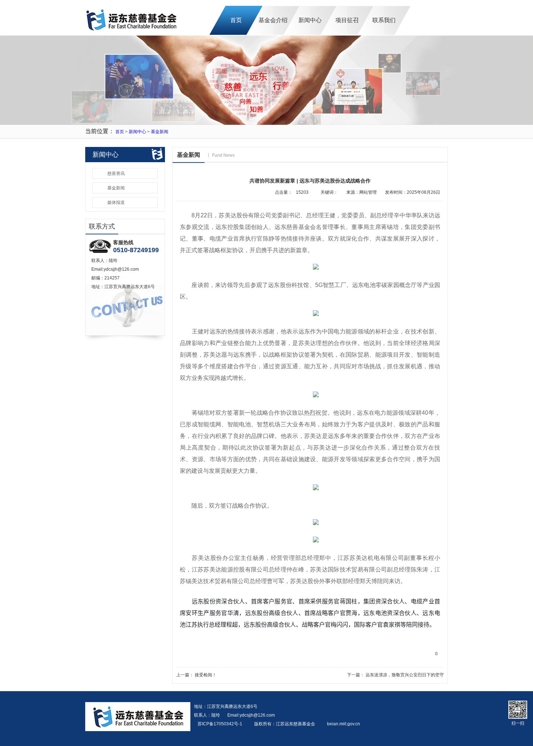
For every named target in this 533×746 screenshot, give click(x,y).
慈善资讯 (116, 173)
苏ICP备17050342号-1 (220, 723)
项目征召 (347, 20)
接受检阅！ (205, 674)
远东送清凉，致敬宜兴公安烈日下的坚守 (404, 674)
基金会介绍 (273, 20)
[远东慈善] (132, 34)
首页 (236, 20)
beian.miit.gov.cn (343, 723)
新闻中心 (310, 20)
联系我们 (384, 20)
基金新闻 (159, 131)
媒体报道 (116, 202)
